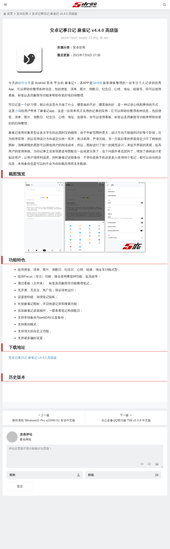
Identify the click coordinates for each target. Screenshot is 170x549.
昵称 (12, 475)
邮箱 (91, 475)
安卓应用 (22, 13)
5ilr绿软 (97, 83)
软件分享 (24, 83)
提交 (20, 486)
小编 (18, 111)
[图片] (156, 464)
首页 (10, 13)
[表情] (149, 464)
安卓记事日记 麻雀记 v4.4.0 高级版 (32, 357)
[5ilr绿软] (85, 5)
